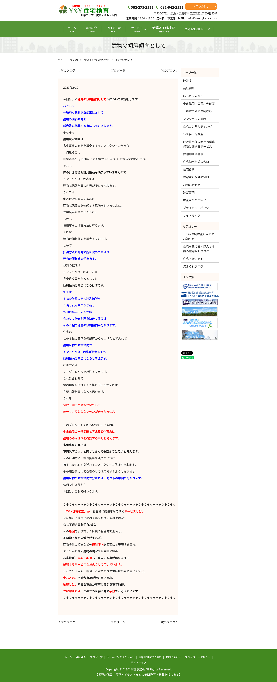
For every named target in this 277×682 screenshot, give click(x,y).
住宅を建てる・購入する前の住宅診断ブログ (89, 59)
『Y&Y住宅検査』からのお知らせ (198, 236)
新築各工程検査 (163, 29)
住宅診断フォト (193, 258)
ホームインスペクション (121, 657)
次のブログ (168, 70)
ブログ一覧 (113, 29)
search (209, 29)
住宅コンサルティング (197, 126)
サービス (138, 29)
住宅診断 (189, 169)
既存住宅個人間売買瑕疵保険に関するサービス (199, 144)
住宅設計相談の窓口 (196, 177)
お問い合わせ (201, 6)
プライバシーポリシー (197, 208)
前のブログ (68, 70)
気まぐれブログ (193, 266)
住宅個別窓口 (193, 29)
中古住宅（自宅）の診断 (199, 103)
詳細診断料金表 (193, 154)
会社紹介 (91, 29)
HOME (61, 59)
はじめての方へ (193, 95)
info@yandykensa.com (202, 18)
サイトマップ (191, 215)
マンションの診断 (194, 119)
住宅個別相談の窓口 (196, 161)
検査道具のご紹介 (194, 200)
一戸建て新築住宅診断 (197, 111)
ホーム (72, 29)
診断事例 (189, 192)
